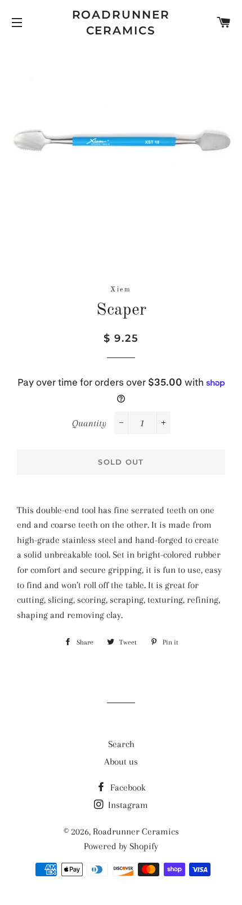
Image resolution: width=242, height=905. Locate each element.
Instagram (127, 805)
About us (121, 761)
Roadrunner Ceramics (121, 22)
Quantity (89, 423)
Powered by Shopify (121, 846)
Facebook (127, 787)
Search (121, 744)
